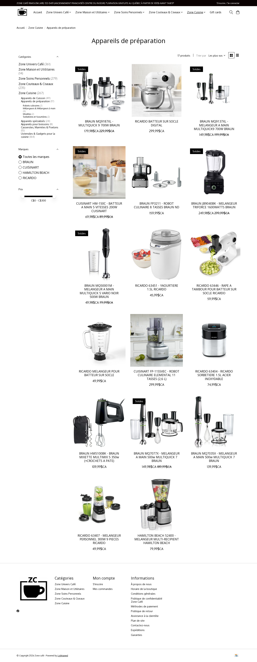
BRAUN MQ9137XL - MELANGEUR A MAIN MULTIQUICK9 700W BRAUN (214, 125)
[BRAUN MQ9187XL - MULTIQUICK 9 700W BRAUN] (99, 90)
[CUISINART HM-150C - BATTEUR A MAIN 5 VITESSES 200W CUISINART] (99, 172)
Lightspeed (63, 655)
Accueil (37, 12)
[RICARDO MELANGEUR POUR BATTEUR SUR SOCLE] (99, 340)
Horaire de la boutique (144, 588)
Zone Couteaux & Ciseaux (36, 84)
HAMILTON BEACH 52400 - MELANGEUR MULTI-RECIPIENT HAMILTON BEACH (156, 539)
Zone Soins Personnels (34, 78)
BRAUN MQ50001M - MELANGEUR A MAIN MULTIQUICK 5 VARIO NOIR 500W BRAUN (99, 291)
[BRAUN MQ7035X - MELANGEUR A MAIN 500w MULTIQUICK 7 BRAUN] (214, 422)
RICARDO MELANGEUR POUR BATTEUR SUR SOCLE (99, 373)
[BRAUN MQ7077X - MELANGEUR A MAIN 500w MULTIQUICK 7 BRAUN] (156, 422)
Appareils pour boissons (35, 124)
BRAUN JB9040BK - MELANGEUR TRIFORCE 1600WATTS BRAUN (214, 205)
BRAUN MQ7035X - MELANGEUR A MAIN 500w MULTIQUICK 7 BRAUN (214, 457)
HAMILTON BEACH (36, 173)
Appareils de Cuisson (33, 98)
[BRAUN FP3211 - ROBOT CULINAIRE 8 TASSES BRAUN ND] (156, 172)
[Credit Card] (236, 655)
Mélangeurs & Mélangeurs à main (39, 108)
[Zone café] (22, 12)
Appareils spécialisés (33, 121)
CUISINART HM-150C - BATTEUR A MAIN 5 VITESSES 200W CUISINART (99, 207)
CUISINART (31, 167)
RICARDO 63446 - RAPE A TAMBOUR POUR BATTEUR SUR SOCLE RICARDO (214, 289)
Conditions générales (143, 593)
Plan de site (138, 620)
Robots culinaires (31, 105)
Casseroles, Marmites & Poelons (39, 127)
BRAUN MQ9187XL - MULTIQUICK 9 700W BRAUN (99, 123)
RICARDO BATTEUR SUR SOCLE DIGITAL (156, 123)
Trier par (201, 55)
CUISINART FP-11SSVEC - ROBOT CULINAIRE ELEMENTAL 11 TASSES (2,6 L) (156, 375)
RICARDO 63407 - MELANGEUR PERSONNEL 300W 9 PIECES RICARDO (99, 539)
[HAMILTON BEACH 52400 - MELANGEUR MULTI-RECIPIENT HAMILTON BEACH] (156, 504)
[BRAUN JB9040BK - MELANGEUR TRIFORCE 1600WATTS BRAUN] (214, 172)
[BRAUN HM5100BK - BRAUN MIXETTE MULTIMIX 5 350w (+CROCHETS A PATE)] (99, 422)
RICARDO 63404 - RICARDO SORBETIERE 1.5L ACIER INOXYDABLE (214, 375)
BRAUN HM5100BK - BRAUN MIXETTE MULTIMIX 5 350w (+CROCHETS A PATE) (99, 457)
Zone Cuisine (35, 27)
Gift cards (215, 12)
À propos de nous (141, 584)
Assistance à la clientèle (145, 615)
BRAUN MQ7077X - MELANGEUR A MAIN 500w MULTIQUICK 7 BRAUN (157, 457)
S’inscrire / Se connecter (228, 3)
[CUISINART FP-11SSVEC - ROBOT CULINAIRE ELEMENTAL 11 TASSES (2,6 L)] (156, 340)
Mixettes (27, 114)
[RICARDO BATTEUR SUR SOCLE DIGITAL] (156, 90)
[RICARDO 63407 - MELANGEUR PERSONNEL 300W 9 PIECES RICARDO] (99, 504)
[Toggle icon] (231, 12)
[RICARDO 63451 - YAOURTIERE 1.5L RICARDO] (156, 254)
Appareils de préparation (35, 101)
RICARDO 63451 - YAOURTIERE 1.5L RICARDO (156, 287)
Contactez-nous (140, 625)
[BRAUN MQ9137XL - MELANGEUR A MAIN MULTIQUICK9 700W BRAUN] (214, 90)
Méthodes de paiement (144, 606)
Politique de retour (142, 611)
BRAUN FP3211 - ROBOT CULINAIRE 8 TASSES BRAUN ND (156, 205)
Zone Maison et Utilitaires (37, 69)
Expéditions (138, 630)
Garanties (136, 634)
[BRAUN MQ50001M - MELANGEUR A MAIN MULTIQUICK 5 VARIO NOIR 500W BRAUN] (99, 254)
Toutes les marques (36, 157)
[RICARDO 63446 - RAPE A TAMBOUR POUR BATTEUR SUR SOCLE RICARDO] (214, 254)
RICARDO (29, 178)
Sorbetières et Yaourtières (35, 116)
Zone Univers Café (31, 64)
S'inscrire (98, 584)
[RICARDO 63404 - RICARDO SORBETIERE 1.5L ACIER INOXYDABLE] (214, 340)
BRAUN (28, 162)
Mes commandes (103, 588)
